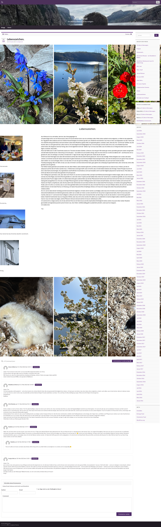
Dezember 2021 (141, 207)
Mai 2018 (139, 324)
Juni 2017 (139, 353)
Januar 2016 (140, 400)
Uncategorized (19, 41)
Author (3, 490)
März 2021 (139, 229)
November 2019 (141, 273)
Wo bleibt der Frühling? (143, 98)
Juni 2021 (139, 222)
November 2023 (141, 159)
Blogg (3, 27)
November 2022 (141, 184)
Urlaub (138, 91)
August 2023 (140, 165)
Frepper (139, 48)
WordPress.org (141, 420)
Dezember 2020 (141, 238)
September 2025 (141, 134)
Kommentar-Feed (141, 417)
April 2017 (139, 359)
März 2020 (139, 261)
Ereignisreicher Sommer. (143, 87)
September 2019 (141, 280)
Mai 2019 (139, 289)
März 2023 (139, 175)
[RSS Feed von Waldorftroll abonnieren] (2, 2)
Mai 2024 (139, 149)
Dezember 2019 (141, 270)
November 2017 (141, 340)
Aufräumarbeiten (141, 94)
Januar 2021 (140, 235)
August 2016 (140, 385)
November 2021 (141, 210)
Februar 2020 (140, 264)
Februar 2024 (140, 153)
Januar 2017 (140, 369)
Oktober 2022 (140, 188)
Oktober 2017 (140, 343)
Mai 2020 (139, 254)
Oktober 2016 (140, 378)
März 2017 (139, 362)
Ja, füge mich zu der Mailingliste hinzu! (49, 489)
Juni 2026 (139, 130)
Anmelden (139, 410)
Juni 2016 (139, 391)
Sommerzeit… (140, 52)
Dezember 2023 (141, 156)
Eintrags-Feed (140, 414)
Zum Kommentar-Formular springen (121, 361)
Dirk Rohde (140, 120)
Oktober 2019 (140, 277)
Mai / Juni (139, 66)
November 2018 (141, 308)
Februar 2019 (140, 299)
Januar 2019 (140, 302)
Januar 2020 (140, 267)
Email (21, 490)
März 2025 (139, 140)
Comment (6, 496)
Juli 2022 (139, 194)
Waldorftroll (80, 18)
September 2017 (141, 346)
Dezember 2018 (141, 305)
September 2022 (141, 191)
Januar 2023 (140, 178)
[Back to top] (157, 523)
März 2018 (139, 327)
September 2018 (141, 315)
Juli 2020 (139, 251)
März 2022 (139, 200)
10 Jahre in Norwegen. (142, 45)
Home (9, 27)
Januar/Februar (141, 73)
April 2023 (139, 172)
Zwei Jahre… (140, 80)
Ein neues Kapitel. (141, 84)
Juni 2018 (139, 321)
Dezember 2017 (141, 337)
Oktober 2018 (140, 311)
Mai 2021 (139, 226)
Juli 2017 (139, 350)
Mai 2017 (139, 356)
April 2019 (139, 292)
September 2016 (141, 381)
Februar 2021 (140, 232)
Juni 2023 (139, 168)
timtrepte (11, 41)
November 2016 (141, 375)
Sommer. (127, 34)
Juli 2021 (139, 219)
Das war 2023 (140, 77)
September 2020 (141, 245)
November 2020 (141, 242)
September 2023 (141, 162)
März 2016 (139, 397)
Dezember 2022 (141, 181)
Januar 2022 (140, 203)
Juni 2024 (139, 146)
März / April (140, 69)
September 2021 (141, 216)
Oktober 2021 (140, 213)
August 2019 (140, 283)
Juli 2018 (139, 318)
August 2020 (140, 248)
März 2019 (139, 296)
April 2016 (139, 394)
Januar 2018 (140, 334)
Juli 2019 (139, 286)
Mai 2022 (139, 197)
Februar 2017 (140, 365)
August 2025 (140, 137)
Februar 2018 (140, 331)
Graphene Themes (14, 525)
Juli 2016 (139, 388)
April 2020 (139, 257)
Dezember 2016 (141, 372)
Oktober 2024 (140, 143)
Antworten (36, 367)
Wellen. (6, 34)
